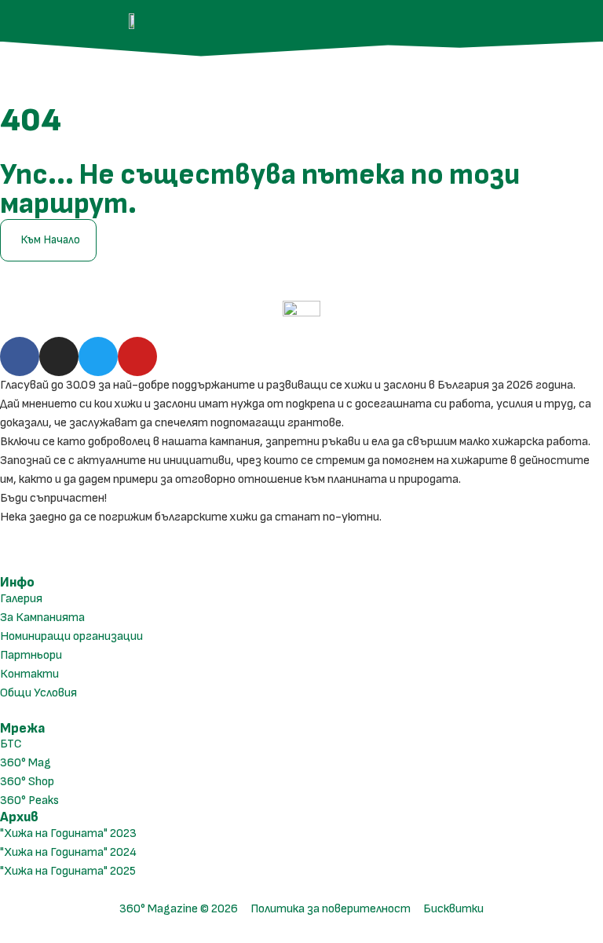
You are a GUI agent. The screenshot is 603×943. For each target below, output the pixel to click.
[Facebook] (19, 356)
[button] (566, 21)
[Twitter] (98, 356)
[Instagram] (59, 356)
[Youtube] (137, 356)
